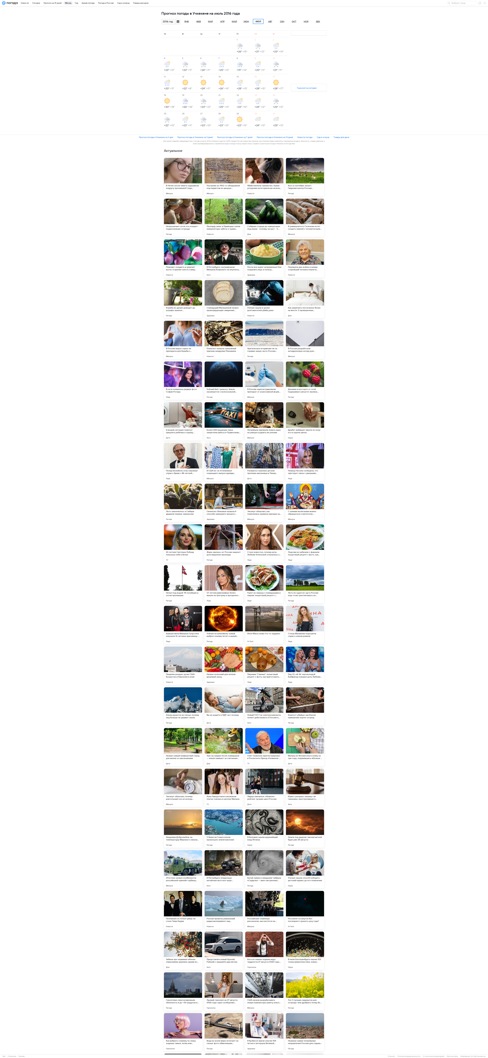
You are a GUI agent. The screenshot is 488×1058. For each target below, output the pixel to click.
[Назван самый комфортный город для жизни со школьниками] (183, 747)
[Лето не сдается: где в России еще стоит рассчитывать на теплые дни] (305, 584)
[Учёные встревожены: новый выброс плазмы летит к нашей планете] (224, 625)
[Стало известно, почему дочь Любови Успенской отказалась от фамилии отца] (264, 543)
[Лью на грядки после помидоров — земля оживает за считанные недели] (224, 747)
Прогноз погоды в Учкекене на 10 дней (275, 137)
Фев (198, 21)
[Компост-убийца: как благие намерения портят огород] (305, 706)
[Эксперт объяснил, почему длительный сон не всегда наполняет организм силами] (183, 788)
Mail (4, 1056)
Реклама (22, 1056)
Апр (222, 21)
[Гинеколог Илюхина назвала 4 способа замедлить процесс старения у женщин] (224, 503)
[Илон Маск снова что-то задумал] (264, 625)
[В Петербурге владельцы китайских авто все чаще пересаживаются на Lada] (224, 869)
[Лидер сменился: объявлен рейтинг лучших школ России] (264, 788)
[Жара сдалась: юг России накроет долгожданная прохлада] (224, 543)
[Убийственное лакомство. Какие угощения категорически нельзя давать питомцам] (264, 177)
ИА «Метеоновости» (478, 1056)
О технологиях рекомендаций (433, 1056)
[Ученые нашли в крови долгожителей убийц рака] (264, 299)
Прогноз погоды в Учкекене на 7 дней (234, 137)
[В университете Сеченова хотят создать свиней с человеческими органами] (305, 218)
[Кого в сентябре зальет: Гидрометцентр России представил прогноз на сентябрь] (305, 177)
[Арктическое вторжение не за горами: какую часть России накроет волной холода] (264, 340)
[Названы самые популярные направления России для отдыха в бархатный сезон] (305, 1032)
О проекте (391, 1056)
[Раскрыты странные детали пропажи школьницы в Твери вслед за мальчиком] (264, 462)
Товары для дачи (341, 137)
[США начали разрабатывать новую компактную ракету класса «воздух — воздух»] (264, 991)
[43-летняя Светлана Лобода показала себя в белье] (183, 543)
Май (234, 21)
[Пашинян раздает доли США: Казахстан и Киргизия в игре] (183, 666)
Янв (186, 21)
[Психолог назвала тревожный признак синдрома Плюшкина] (224, 340)
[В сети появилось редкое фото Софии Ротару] (183, 381)
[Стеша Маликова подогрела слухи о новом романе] (305, 625)
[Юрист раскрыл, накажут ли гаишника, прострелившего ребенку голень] (305, 788)
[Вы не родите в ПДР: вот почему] (224, 706)
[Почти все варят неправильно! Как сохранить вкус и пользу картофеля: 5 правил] (264, 258)
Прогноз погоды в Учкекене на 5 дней (195, 137)
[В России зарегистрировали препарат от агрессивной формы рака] (264, 381)
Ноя (306, 21)
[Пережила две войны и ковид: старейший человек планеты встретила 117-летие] (305, 258)
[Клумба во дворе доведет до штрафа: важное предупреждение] (183, 299)
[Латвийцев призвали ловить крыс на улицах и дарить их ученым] (264, 421)
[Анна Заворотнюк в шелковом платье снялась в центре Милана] (224, 788)
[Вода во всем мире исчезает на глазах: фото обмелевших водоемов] (224, 1032)
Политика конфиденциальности (409, 1056)
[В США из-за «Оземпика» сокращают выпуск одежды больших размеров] (224, 462)
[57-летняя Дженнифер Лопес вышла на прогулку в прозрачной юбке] (224, 584)
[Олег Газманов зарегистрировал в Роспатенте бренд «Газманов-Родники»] (264, 747)
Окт (294, 21)
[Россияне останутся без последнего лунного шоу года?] (305, 910)
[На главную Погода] (12, 3)
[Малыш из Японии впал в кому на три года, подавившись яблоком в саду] (305, 747)
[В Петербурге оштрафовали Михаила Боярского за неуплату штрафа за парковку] (224, 258)
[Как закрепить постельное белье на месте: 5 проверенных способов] (305, 299)
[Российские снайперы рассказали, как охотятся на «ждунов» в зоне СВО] (264, 910)
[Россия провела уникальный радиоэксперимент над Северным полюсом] (224, 910)
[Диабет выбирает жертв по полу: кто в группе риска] (305, 421)
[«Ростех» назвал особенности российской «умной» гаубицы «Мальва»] (183, 869)
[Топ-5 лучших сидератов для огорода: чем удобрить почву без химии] (305, 991)
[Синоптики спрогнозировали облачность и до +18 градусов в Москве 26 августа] (183, 991)
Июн (246, 21)
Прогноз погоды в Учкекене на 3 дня (156, 137)
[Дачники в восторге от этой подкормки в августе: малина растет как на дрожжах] (305, 381)
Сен (282, 21)
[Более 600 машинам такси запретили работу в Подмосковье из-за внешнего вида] (224, 421)
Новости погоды (304, 137)
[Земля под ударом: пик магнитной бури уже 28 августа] (305, 828)
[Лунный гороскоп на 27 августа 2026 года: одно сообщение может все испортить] (224, 991)
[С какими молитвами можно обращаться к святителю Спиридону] (305, 503)
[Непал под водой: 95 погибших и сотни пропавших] (183, 584)
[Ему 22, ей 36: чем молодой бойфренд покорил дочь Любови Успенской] (305, 666)
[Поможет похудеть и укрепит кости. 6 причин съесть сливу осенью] (183, 258)
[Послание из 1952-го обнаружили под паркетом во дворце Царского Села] (224, 177)
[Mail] (4, 3)
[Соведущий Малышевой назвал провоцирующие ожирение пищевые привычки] (224, 299)
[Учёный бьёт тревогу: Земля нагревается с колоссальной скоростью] (224, 381)
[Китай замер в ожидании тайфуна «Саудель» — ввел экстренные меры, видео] (264, 869)
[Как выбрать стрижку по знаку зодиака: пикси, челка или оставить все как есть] (183, 1032)
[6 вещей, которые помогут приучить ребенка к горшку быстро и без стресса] (183, 421)
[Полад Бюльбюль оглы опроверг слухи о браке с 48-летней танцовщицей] (183, 462)
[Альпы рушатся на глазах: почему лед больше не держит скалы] (183, 706)
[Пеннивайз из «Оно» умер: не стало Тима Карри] (183, 910)
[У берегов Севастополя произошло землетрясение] (224, 828)
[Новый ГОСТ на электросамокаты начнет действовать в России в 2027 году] (264, 706)
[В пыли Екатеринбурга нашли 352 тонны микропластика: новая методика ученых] (305, 951)
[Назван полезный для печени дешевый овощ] (224, 666)
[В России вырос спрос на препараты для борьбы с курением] (183, 340)
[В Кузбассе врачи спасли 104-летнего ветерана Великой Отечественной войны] (264, 1032)
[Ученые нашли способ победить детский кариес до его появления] (305, 869)
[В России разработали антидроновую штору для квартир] (305, 340)
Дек (318, 21)
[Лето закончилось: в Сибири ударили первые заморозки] (183, 503)
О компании (12, 1056)
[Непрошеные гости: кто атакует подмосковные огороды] (183, 218)
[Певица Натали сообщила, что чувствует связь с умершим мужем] (305, 462)
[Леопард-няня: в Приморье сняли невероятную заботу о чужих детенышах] (224, 218)
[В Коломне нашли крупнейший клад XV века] (264, 828)
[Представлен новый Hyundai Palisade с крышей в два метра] (224, 951)
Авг (270, 21)
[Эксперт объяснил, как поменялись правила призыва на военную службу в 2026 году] (264, 503)
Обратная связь (452, 1056)
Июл (258, 21)
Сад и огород (323, 137)
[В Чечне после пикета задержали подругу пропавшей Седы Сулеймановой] (183, 177)
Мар (210, 21)
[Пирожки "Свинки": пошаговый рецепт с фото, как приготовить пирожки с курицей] (264, 666)
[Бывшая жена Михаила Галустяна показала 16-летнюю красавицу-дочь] (183, 625)
